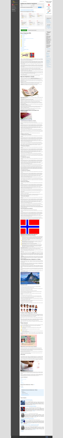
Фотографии (47, 65)
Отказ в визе (22, 51)
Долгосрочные (23, 36)
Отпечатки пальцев (35, 413)
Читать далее (29, 423)
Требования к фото (22, 48)
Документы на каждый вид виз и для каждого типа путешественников (27, 38)
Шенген (30, 419)
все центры (22, 387)
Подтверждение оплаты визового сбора (48, 62)
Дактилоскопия (31, 413)
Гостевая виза (23, 42)
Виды (24, 34)
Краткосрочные (23, 35)
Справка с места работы (48, 64)
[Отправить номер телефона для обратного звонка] (39, 1)
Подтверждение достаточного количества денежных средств (48, 61)
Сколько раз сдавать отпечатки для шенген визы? (27, 418)
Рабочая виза (23, 41)
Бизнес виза (23, 45)
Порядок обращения (22, 50)
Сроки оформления (22, 47)
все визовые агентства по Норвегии (24, 27)
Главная (21, 1)
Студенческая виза (23, 40)
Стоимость (24, 49)
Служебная (23, 43)
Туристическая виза (24, 39)
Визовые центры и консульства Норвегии (48, 21)
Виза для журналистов (24, 46)
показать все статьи (49, 22)
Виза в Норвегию (16, 4)
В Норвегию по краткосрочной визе (48, 19)
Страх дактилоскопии (23, 412)
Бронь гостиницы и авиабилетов (48, 53)
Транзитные (23, 37)
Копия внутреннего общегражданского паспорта (48, 56)
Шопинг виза (23, 44)
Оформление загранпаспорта (14, 9)
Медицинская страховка (48, 59)
